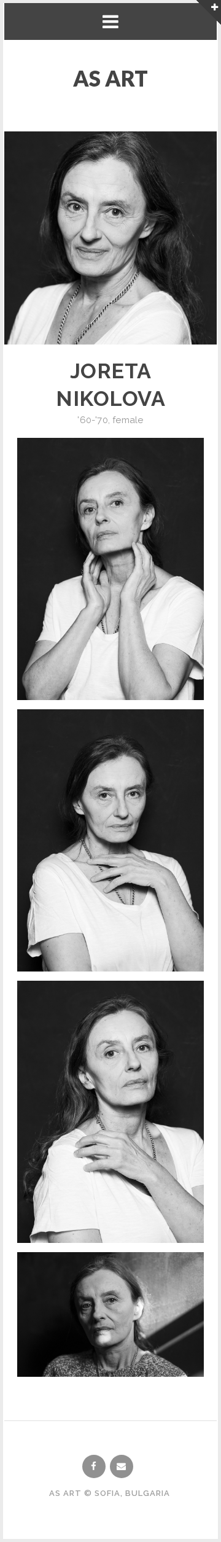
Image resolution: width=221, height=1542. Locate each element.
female (127, 420)
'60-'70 (92, 420)
